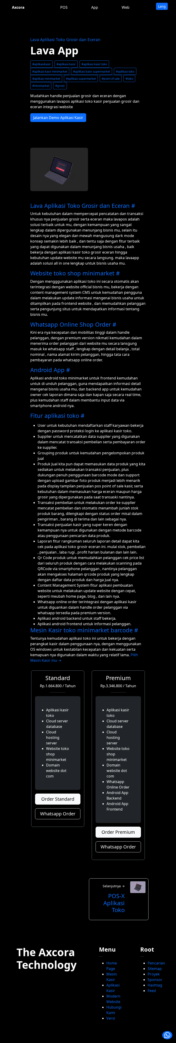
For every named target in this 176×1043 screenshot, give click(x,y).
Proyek (154, 974)
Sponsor (155, 979)
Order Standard (57, 799)
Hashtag (155, 985)
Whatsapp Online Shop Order (70, 324)
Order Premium (118, 832)
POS (64, 7)
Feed (152, 990)
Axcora (18, 7)
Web (125, 7)
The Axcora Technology (46, 958)
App (94, 7)
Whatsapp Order (57, 814)
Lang (162, 6)
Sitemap (155, 968)
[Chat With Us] (167, 1035)
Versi (110, 1018)
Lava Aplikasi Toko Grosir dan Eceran (65, 39)
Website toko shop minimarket (72, 273)
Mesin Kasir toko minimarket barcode (81, 630)
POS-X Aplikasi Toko (114, 903)
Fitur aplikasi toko (54, 415)
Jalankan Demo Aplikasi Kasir (58, 117)
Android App (47, 370)
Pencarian (156, 963)
